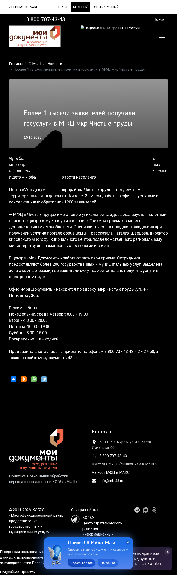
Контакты (103, 432)
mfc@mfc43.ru (111, 481)
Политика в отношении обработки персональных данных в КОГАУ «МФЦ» (43, 479)
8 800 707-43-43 (113, 456)
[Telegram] (44, 379)
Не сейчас (107, 563)
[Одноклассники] (23, 379)
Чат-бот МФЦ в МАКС (111, 472)
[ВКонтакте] (13, 379)
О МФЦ (35, 64)
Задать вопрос (82, 563)
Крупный (80, 7)
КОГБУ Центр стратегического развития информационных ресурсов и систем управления (102, 530)
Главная (16, 64)
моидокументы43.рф (58, 357)
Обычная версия (23, 7)
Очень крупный (106, 7)
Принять (27, 572)
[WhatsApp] (33, 379)
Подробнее (9, 572)
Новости (54, 64)
